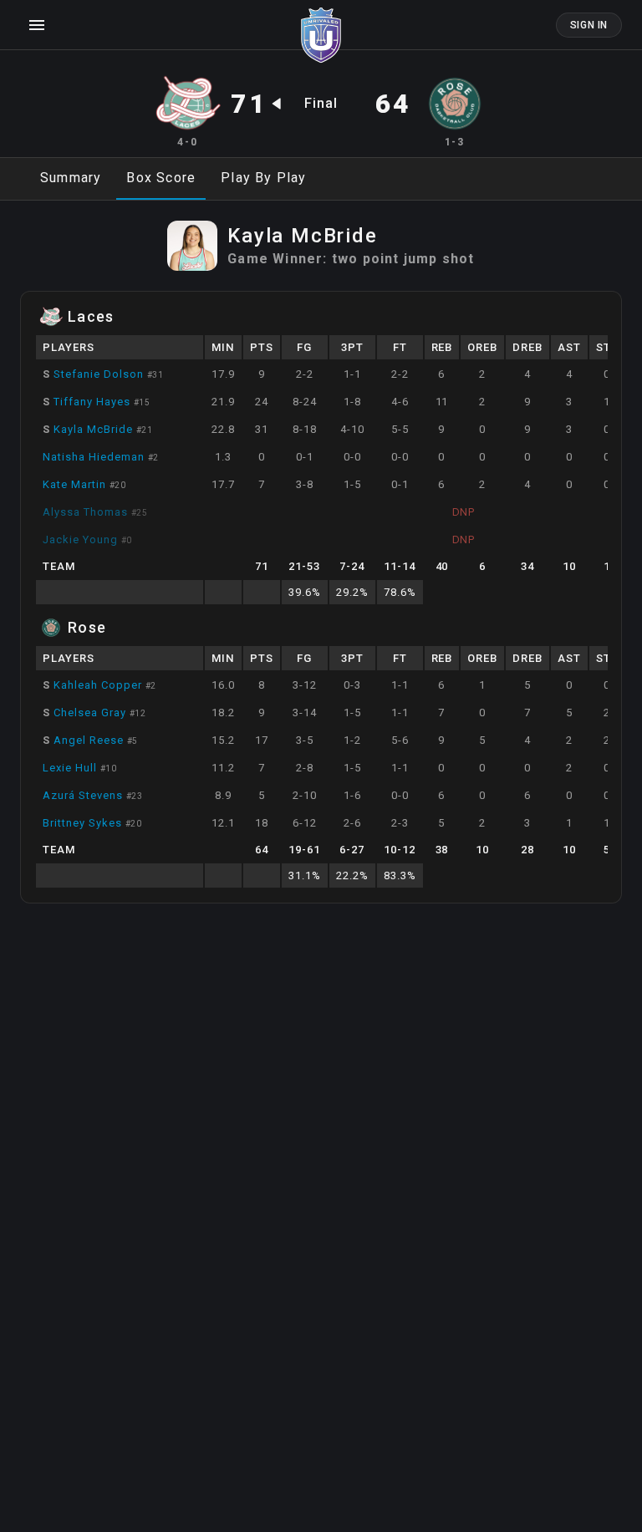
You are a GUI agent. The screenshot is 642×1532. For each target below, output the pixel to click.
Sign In (589, 25)
